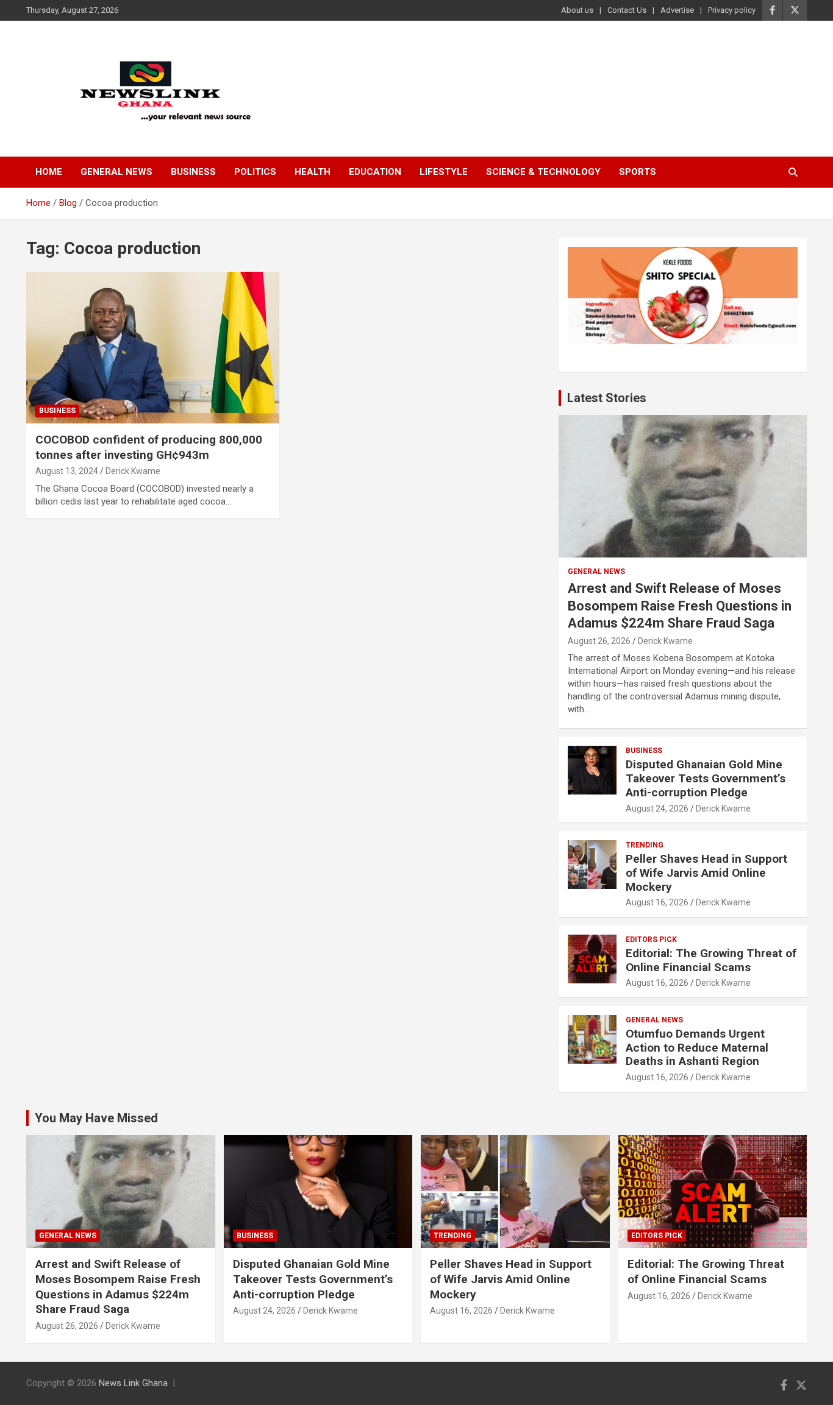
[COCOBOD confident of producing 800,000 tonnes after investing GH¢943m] (153, 347)
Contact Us (626, 10)
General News (116, 171)
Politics (255, 171)
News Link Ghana (133, 1383)
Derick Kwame (132, 471)
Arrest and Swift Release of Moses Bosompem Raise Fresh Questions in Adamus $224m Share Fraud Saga (680, 606)
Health (313, 171)
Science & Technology (543, 171)
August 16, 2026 (657, 902)
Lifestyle (444, 171)
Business (193, 171)
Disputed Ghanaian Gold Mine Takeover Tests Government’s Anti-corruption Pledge (705, 778)
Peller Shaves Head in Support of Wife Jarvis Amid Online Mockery (706, 873)
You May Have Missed (96, 1118)
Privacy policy (732, 10)
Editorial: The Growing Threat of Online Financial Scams (711, 960)
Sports (637, 171)
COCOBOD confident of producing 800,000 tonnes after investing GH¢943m (148, 447)
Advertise (677, 10)
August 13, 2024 (66, 471)
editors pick (651, 939)
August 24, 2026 (657, 808)
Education (375, 171)
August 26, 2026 (599, 641)
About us (577, 10)
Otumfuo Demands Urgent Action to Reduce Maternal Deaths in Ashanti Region (697, 1048)
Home (48, 171)
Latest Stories (606, 398)
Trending (644, 845)
